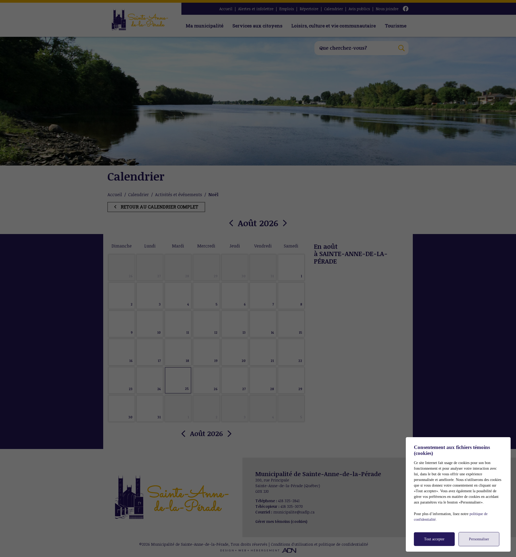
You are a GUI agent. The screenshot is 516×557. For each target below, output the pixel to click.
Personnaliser (479, 539)
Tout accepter (434, 539)
